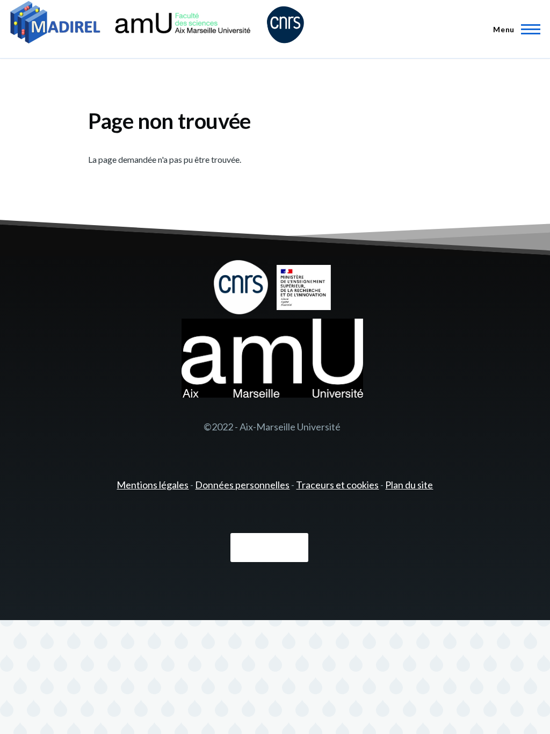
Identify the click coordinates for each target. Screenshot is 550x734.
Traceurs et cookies (337, 485)
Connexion (269, 548)
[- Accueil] (157, 24)
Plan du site (409, 485)
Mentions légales (153, 485)
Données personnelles (242, 485)
